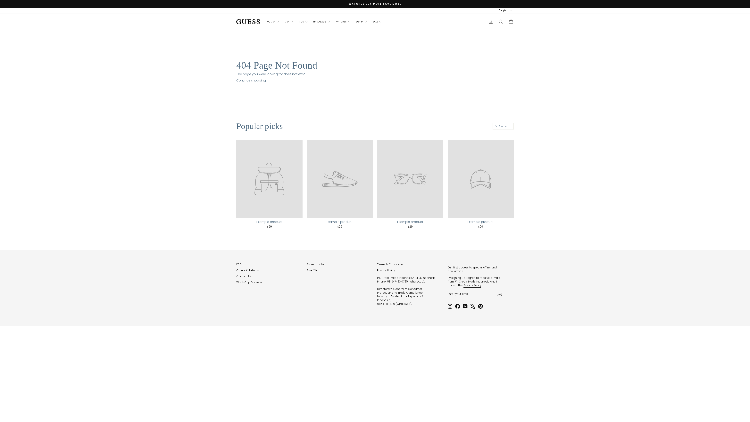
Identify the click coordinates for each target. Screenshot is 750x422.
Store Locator (316, 264)
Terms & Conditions (390, 264)
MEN (287, 21)
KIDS (301, 21)
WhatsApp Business (249, 282)
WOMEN (271, 21)
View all (503, 126)
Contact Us (243, 276)
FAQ (239, 264)
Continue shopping (251, 80)
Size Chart (314, 270)
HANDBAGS (320, 21)
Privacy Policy (386, 270)
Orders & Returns (247, 270)
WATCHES (341, 21)
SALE (375, 21)
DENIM (360, 21)
